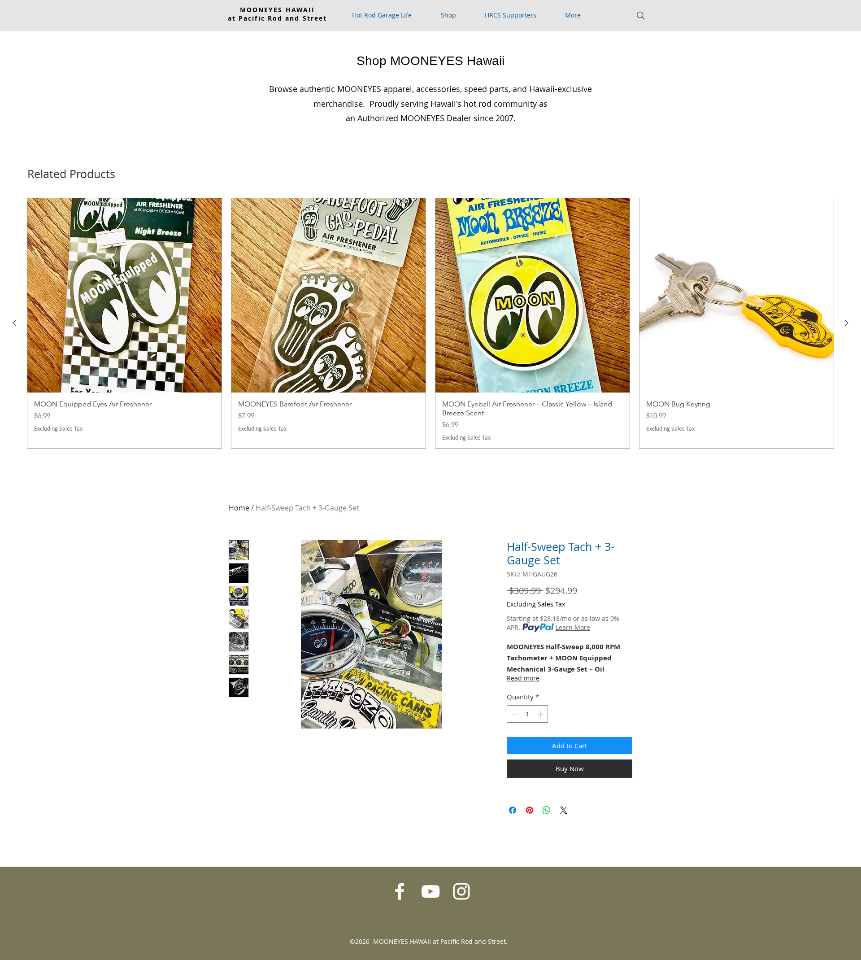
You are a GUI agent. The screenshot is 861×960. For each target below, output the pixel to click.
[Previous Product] (14, 323)
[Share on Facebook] (512, 810)
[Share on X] (563, 810)
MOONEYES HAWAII (277, 9)
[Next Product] (846, 323)
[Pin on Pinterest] (529, 810)
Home (239, 508)
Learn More (573, 627)
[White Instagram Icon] (461, 891)
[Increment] (541, 714)
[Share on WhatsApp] (546, 810)
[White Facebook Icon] (399, 891)
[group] (430, 323)
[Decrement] (514, 714)
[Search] (640, 15)
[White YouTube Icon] (430, 891)
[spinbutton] (527, 714)
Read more (523, 678)
